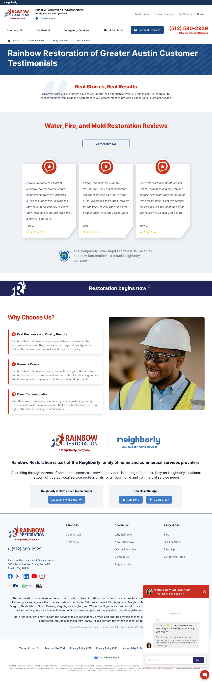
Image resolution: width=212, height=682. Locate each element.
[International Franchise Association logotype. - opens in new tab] (27, 586)
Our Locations (172, 542)
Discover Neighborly (64, 499)
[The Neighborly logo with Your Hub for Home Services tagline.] (139, 442)
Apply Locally (123, 564)
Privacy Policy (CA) (106, 648)
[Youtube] (34, 576)
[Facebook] (10, 576)
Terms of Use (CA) (55, 648)
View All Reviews (106, 143)
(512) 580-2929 (27, 549)
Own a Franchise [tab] (164, 14)
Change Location (47, 18)
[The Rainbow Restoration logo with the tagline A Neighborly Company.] (74, 442)
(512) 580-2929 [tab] (188, 28)
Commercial (73, 534)
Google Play (161, 499)
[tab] (14, 30)
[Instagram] (42, 576)
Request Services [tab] (149, 30)
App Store (133, 499)
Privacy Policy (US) (80, 648)
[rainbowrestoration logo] (32, 533)
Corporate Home (174, 556)
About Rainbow (124, 542)
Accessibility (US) (132, 648)
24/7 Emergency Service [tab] (192, 14)
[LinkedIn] (26, 576)
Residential (72, 542)
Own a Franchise (125, 549)
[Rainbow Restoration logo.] (17, 14)
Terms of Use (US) (29, 648)
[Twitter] (18, 576)
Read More (44, 218)
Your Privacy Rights (109, 657)
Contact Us (122, 556)
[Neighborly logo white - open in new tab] (11, 2)
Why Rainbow (123, 534)
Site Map (169, 549)
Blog (166, 534)
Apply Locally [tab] (141, 14)
